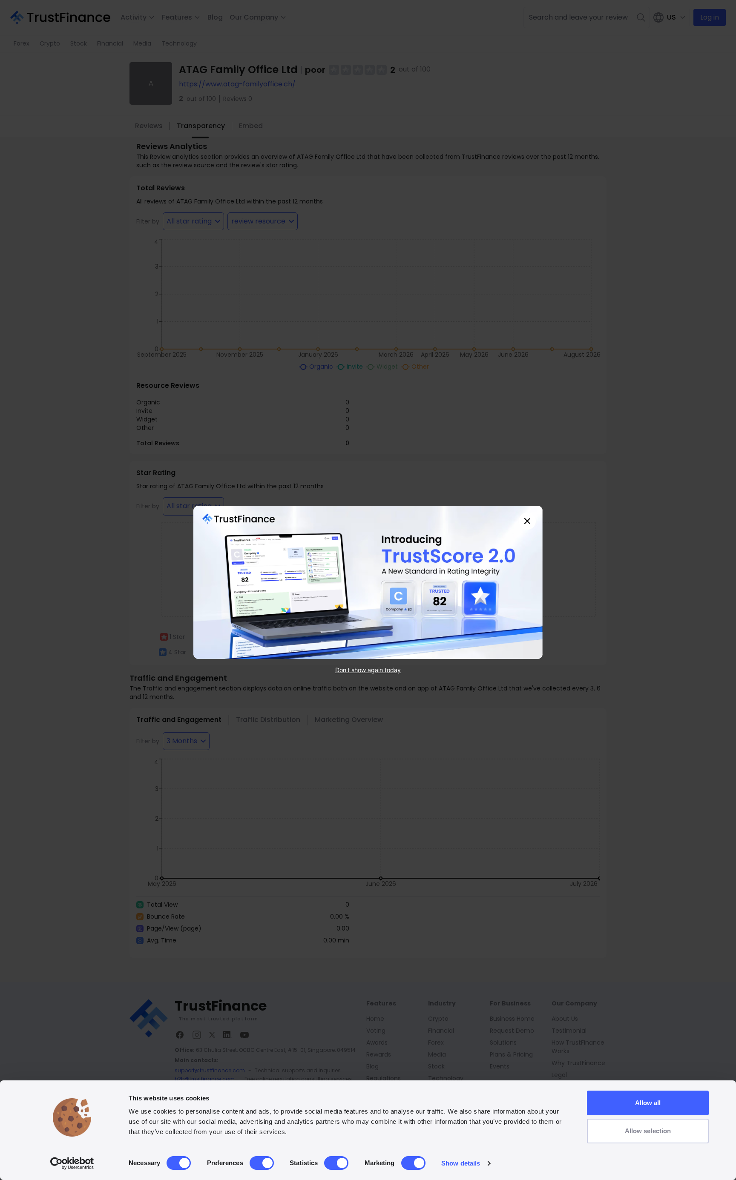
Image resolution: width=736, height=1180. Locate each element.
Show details (460, 1163)
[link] (368, 582)
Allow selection (648, 1130)
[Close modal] (527, 521)
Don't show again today (368, 669)
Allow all (648, 1102)
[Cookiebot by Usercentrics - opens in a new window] (72, 1163)
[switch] (262, 1163)
